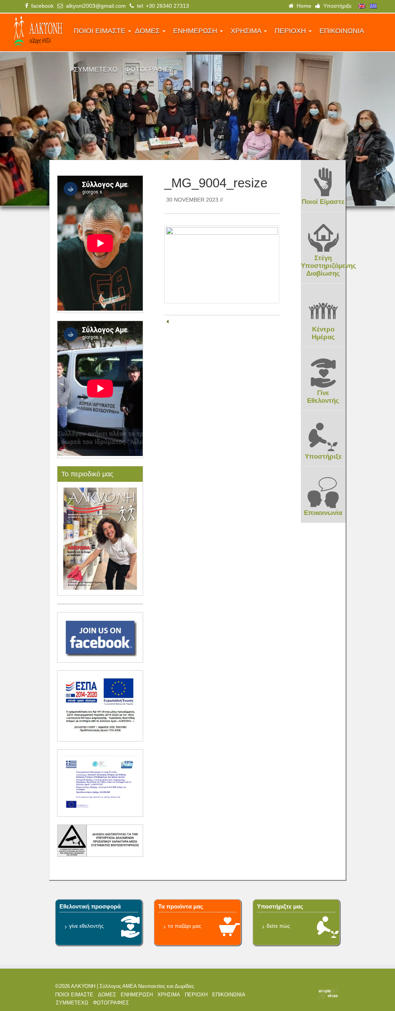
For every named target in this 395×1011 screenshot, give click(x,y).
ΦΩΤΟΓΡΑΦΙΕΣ (149, 69)
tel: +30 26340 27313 (161, 6)
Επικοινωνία (323, 512)
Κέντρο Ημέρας (323, 333)
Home (302, 6)
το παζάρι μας (184, 926)
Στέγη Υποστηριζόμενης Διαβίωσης (328, 265)
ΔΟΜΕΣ (148, 31)
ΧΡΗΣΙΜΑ (247, 31)
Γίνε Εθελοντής (323, 396)
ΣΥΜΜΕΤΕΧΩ (95, 69)
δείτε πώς (278, 926)
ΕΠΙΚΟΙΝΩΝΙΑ (341, 31)
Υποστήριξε (335, 6)
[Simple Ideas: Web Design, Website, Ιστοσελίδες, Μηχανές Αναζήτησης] (308, 993)
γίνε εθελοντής (86, 926)
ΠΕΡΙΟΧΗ (291, 31)
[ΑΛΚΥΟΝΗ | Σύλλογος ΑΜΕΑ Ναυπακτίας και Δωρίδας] (38, 32)
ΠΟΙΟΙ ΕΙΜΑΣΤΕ (100, 31)
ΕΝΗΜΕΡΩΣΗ (196, 31)
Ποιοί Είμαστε (323, 201)
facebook (41, 6)
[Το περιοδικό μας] (100, 538)
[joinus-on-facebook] (100, 637)
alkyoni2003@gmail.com (94, 6)
